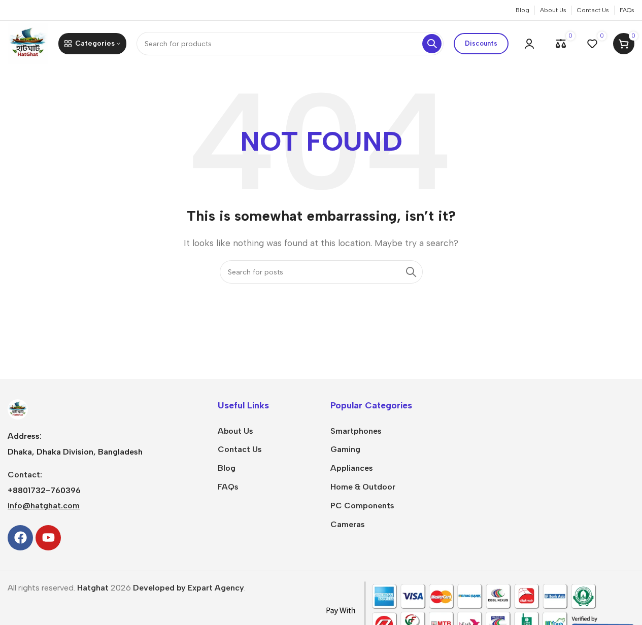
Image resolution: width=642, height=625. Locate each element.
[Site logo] (28, 43)
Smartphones (356, 431)
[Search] (432, 43)
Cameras (347, 524)
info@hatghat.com (44, 505)
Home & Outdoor (362, 487)
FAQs (228, 487)
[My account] (529, 43)
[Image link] (18, 408)
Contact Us (240, 449)
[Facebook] (20, 537)
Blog (226, 468)
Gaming (345, 449)
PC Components (362, 505)
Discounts (481, 43)
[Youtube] (48, 537)
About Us (235, 431)
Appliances (351, 468)
